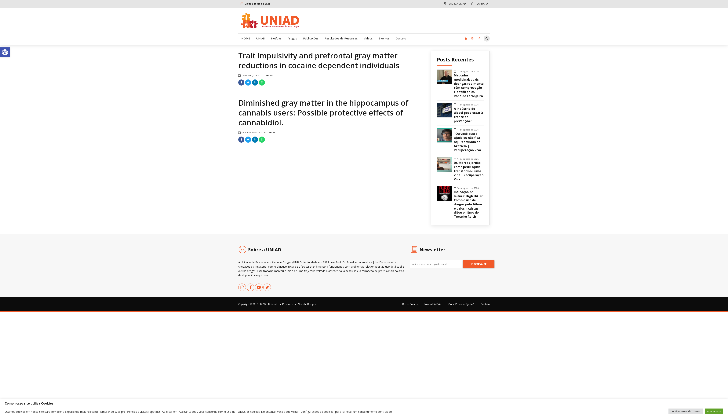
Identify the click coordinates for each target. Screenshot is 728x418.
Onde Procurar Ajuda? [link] (461, 304)
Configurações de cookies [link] (686, 411)
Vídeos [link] (368, 38)
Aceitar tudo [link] (714, 411)
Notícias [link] (276, 38)
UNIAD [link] (260, 38)
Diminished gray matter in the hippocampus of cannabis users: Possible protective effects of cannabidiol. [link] (323, 112)
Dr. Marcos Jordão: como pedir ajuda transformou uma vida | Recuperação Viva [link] (468, 171)
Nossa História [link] (432, 304)
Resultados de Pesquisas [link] (341, 38)
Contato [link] (401, 38)
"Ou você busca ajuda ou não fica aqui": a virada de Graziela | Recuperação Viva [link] (467, 142)
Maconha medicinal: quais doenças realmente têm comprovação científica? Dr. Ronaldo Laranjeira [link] (469, 85)
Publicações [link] (310, 38)
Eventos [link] (384, 38)
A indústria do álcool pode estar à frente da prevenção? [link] (468, 115)
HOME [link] (245, 38)
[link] (5, 52)
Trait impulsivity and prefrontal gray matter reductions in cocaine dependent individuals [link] (318, 60)
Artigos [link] (292, 38)
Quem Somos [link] (410, 304)
